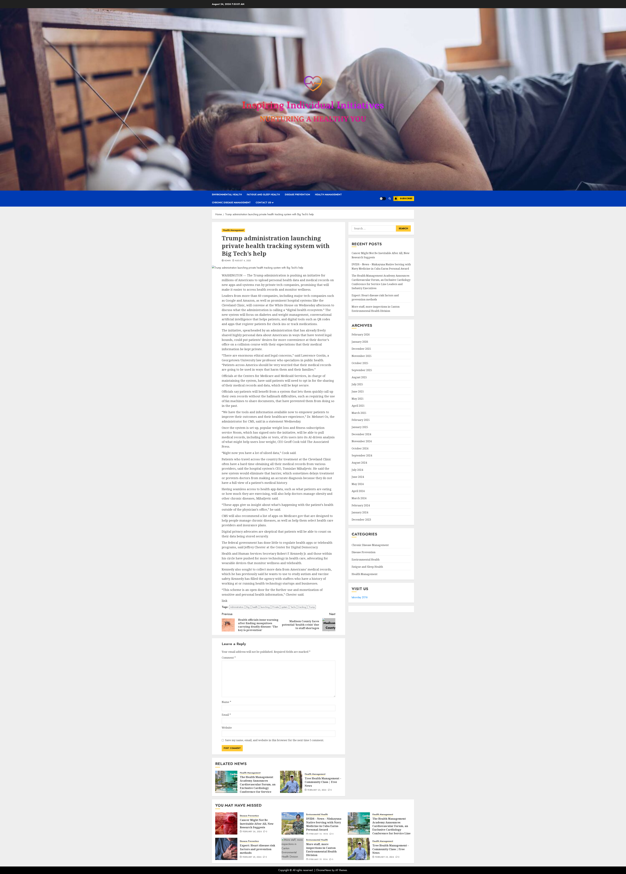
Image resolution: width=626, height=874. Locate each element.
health (255, 607)
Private (275, 607)
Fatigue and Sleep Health (263, 194)
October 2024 (360, 448)
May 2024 (358, 484)
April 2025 (358, 406)
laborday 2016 (360, 597)
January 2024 (360, 512)
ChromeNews (323, 870)
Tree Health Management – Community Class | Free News (323, 782)
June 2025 (358, 391)
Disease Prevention (297, 194)
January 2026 (360, 341)
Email (226, 715)
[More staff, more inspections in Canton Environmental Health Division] (293, 849)
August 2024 (359, 462)
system (285, 607)
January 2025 (360, 427)
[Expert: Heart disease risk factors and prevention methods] (226, 849)
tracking (302, 607)
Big (247, 607)
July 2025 (357, 384)
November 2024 (362, 441)
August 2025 (359, 377)
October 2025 (360, 363)
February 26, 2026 (252, 831)
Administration (237, 607)
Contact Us (263, 202)
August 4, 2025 (243, 260)
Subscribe (406, 198)
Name (226, 702)
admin (227, 260)
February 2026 (361, 334)
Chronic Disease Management (231, 202)
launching (265, 607)
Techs (293, 607)
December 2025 (361, 349)
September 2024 (362, 455)
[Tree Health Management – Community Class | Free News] (291, 782)
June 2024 (358, 477)
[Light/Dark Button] (383, 198)
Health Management (328, 194)
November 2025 (362, 356)
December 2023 (361, 519)
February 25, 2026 (316, 790)
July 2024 (357, 470)
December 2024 (361, 434)
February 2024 (361, 505)
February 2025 (361, 420)
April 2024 (358, 491)
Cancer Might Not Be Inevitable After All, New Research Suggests (257, 823)
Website (227, 727)
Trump (312, 607)
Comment (229, 657)
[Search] (390, 198)
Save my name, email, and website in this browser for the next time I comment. (274, 740)
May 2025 (358, 398)
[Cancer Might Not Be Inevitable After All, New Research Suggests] (226, 823)
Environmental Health (227, 194)
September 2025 (362, 370)
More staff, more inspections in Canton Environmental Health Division (321, 849)
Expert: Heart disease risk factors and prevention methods (257, 849)
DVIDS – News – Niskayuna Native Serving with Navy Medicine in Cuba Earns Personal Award (323, 824)
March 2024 (359, 498)
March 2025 (359, 413)
